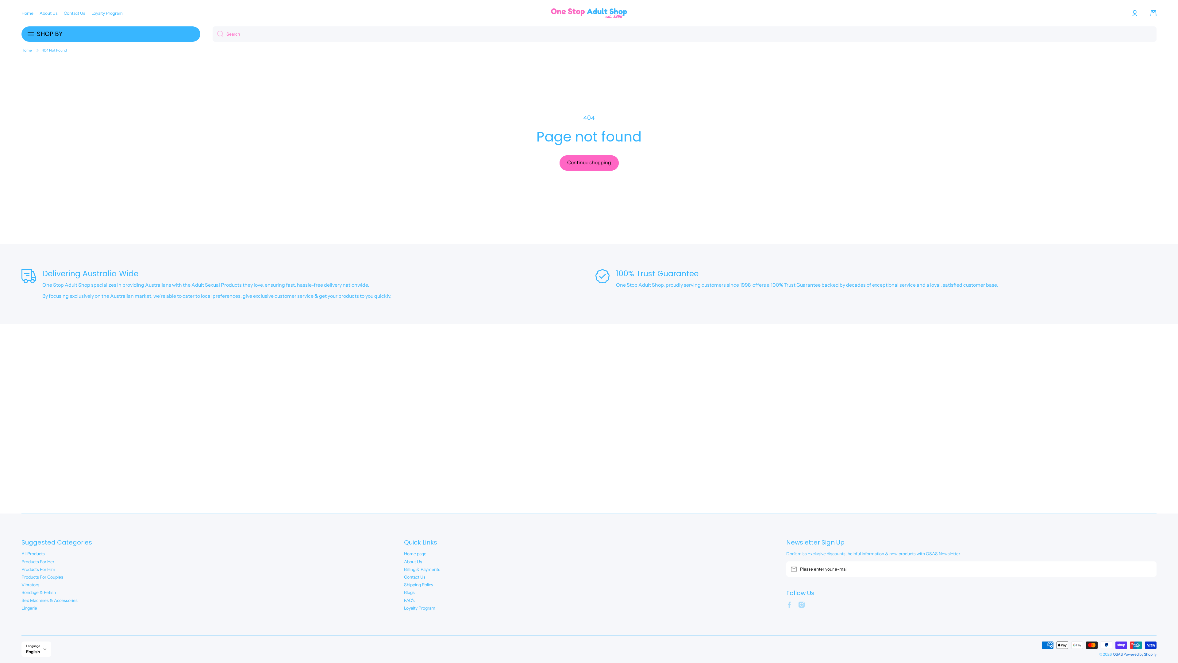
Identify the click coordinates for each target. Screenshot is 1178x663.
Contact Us (414, 577)
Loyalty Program (419, 608)
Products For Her (37, 561)
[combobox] (685, 34)
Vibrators (30, 584)
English (33, 651)
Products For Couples (42, 577)
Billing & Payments (422, 569)
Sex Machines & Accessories (49, 600)
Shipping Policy (418, 584)
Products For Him (38, 569)
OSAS (1118, 654)
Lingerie (29, 608)
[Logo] (589, 13)
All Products (33, 553)
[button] (1153, 13)
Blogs (409, 592)
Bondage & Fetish (38, 592)
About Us (413, 561)
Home (26, 50)
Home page (415, 553)
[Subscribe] (1149, 569)
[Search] (218, 34)
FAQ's (409, 600)
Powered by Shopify (1140, 654)
